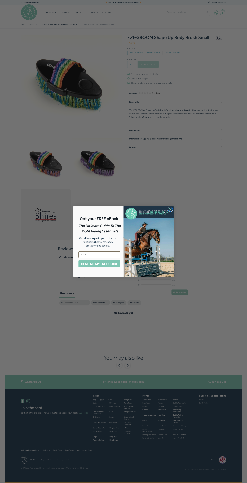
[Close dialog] (170, 209)
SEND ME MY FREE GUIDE (99, 264)
